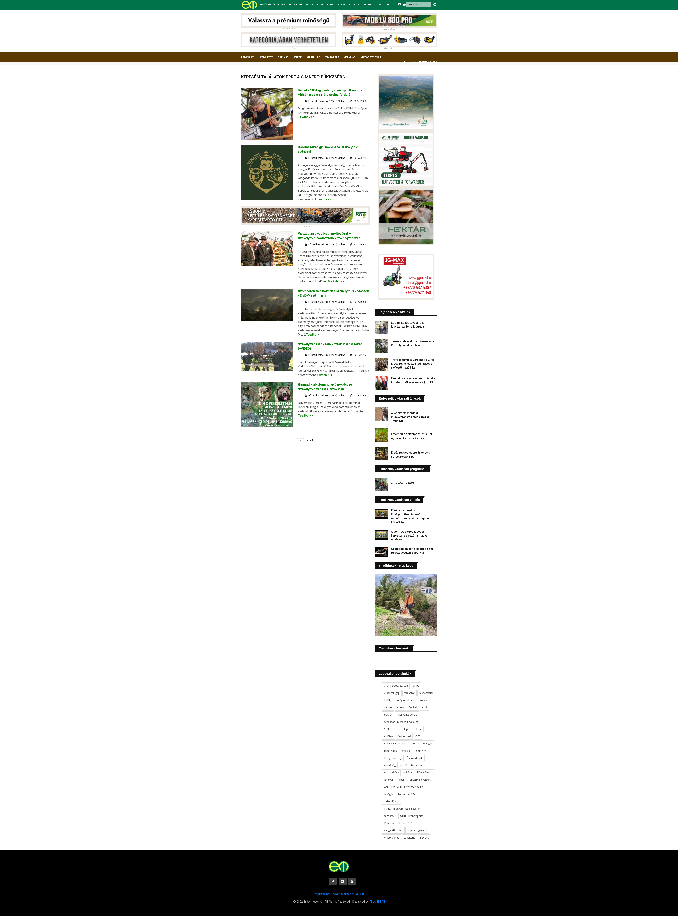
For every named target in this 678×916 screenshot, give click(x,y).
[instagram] (400, 4)
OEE (417, 736)
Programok (343, 4)
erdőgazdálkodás (405, 700)
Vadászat (266, 57)
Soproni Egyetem (417, 830)
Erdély (387, 700)
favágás (388, 794)
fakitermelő (404, 736)
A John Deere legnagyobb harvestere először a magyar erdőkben (410, 535)
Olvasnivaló (251, 70)
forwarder (390, 816)
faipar (401, 779)
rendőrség (390, 765)
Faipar (297, 57)
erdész (400, 707)
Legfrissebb (295, 4)
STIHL (415, 685)
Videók (309, 4)
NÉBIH (388, 707)
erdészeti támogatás (396, 743)
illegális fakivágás (422, 743)
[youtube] (404, 4)
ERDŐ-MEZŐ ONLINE (272, 4)
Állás (320, 4)
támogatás (390, 750)
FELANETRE (377, 901)
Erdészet (247, 57)
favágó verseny (393, 758)
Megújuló (313, 57)
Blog (357, 4)
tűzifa (418, 729)
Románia (389, 823)
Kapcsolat (383, 4)
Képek (330, 4)
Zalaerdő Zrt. (391, 801)
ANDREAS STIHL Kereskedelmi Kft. (404, 787)
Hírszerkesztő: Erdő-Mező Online (326, 101)
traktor (388, 714)
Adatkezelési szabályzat (348, 894)
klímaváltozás (425, 772)
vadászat (409, 693)
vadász (424, 700)
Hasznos (369, 4)
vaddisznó (409, 837)
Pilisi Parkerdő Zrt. (407, 714)
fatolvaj (388, 779)
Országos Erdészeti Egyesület (401, 721)
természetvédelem (411, 765)
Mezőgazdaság (371, 57)
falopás (406, 729)
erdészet (406, 750)
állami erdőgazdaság (396, 685)
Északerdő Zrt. (414, 758)
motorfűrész (391, 772)
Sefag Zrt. (421, 750)
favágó (413, 707)
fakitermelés (426, 693)
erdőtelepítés (391, 837)
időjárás (407, 772)
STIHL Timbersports (411, 816)
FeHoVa (424, 837)
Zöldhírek (332, 57)
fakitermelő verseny (420, 779)
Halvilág (350, 57)
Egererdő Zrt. (406, 823)
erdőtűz (388, 736)
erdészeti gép (392, 693)
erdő (424, 707)
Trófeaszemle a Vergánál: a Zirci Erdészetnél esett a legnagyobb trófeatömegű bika (412, 363)
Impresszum (322, 894)
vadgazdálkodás (393, 830)
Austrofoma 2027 (402, 483)
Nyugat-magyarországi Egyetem (402, 808)
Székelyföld (390, 729)
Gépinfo (283, 57)
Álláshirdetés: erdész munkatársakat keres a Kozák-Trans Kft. (410, 417)
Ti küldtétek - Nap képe (396, 565)
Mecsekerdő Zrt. (407, 794)
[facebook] (395, 4)
